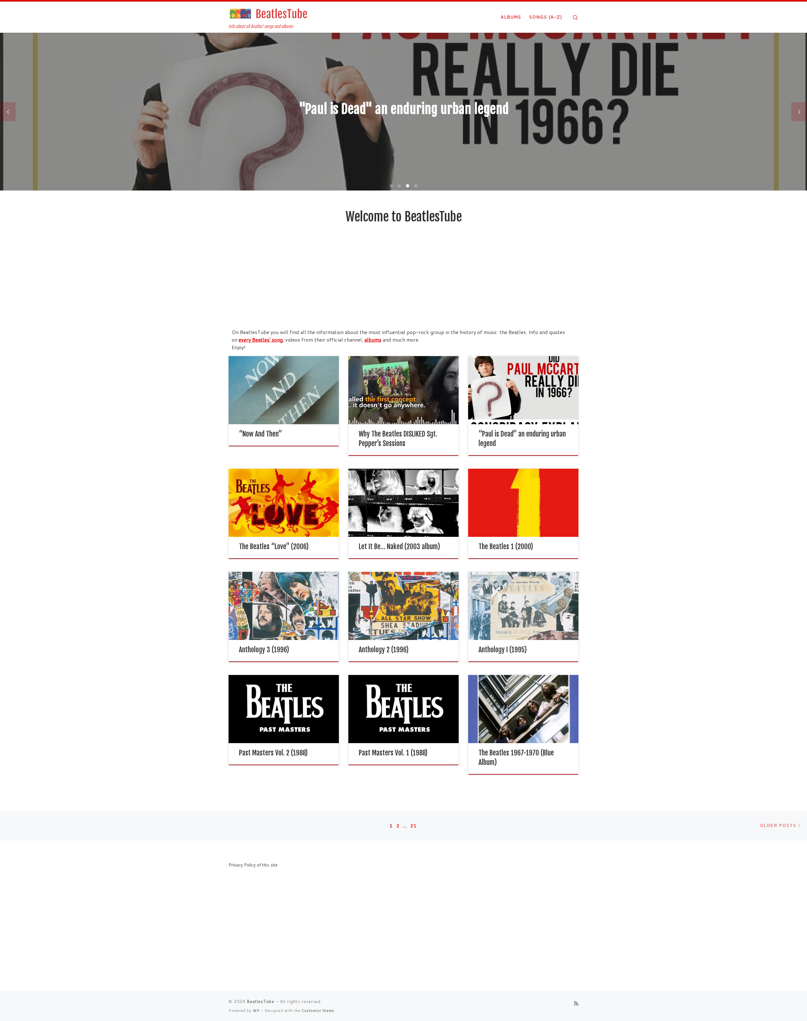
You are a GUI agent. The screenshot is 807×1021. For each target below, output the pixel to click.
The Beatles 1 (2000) (506, 546)
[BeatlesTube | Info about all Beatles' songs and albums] (268, 13)
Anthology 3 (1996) (264, 649)
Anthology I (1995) (503, 649)
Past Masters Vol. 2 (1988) (273, 752)
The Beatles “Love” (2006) (274, 546)
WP (256, 1010)
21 (413, 825)
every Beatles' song (261, 339)
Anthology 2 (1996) (384, 649)
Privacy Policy (242, 865)
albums (372, 339)
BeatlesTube (260, 1001)
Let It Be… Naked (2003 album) (399, 546)
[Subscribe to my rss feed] (576, 1003)
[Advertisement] (403, 281)
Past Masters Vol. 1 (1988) (393, 752)
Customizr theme (318, 1010)
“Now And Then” (260, 434)
